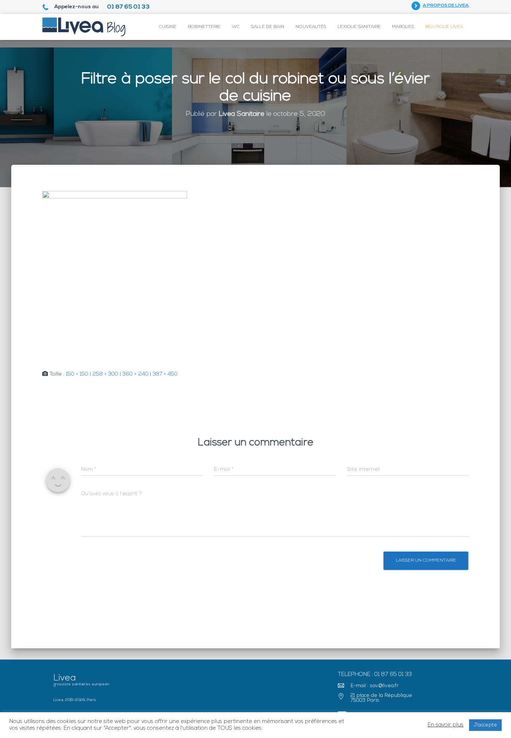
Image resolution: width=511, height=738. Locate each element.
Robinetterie (204, 27)
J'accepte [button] (485, 725)
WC (236, 27)
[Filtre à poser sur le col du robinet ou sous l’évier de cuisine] (114, 275)
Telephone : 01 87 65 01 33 (375, 674)
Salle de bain (267, 27)
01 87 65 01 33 (128, 7)
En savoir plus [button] (445, 725)
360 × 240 (135, 374)
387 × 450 (165, 374)
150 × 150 (77, 374)
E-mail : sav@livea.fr (375, 685)
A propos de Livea (446, 5)
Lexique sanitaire (359, 27)
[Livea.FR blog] (84, 27)
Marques (403, 27)
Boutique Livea (444, 27)
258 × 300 (105, 374)
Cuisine (168, 27)
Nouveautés (311, 27)
